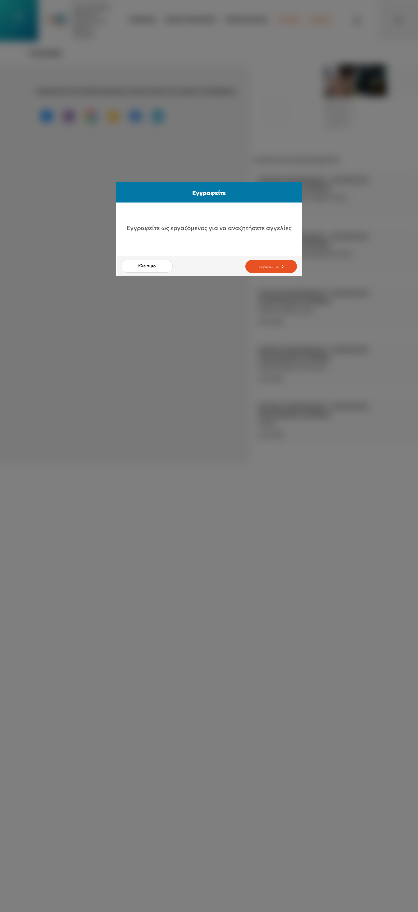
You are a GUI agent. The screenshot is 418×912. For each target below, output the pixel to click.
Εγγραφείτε (268, 266)
